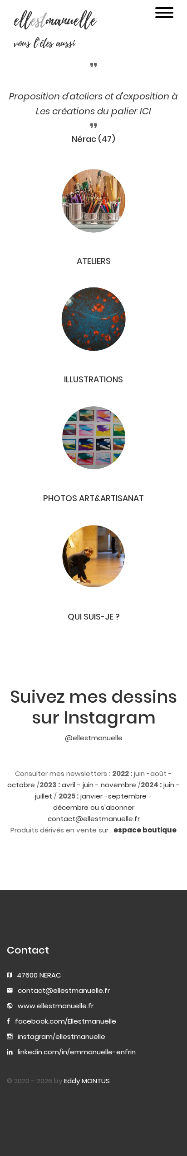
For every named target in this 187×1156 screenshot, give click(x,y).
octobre (21, 784)
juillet (43, 796)
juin (88, 784)
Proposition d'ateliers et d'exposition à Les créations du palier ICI (93, 103)
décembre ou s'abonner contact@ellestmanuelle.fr (94, 813)
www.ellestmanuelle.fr (56, 1005)
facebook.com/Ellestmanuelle (65, 1021)
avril (68, 784)
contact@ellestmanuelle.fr (64, 990)
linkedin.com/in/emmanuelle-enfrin (77, 1052)
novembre (118, 784)
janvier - (94, 796)
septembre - (130, 796)
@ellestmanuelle (94, 737)
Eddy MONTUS (87, 1081)
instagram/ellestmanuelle (61, 1036)
